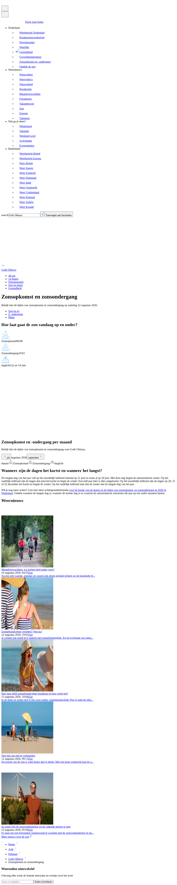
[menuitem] (92, 47)
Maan (11, 317)
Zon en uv (14, 311)
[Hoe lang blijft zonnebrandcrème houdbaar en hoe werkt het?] (27, 690)
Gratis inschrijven (43, 881)
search (4, 215)
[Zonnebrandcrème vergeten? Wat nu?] (27, 628)
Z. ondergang (15, 314)
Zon (30, 572)
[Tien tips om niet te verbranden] (27, 752)
